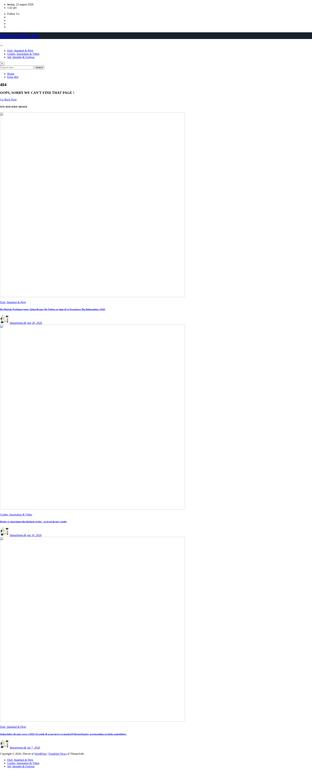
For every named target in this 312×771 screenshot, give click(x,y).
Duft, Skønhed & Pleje (20, 50)
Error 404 (12, 77)
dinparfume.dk (18, 322)
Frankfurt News (58, 753)
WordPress (40, 753)
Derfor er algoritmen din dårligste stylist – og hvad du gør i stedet (33, 521)
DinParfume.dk (19, 35)
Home (10, 73)
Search (39, 67)
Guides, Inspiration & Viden (23, 53)
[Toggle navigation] (1, 45)
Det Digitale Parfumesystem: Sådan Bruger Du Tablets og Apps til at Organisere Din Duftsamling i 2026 (52, 309)
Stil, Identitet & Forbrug (20, 57)
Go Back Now (8, 99)
